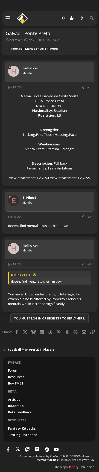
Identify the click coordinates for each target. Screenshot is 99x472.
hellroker (15, 40)
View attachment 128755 (70, 177)
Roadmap (16, 406)
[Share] (83, 87)
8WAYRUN (88, 459)
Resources (16, 377)
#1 (89, 87)
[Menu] (8, 18)
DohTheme (87, 467)
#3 (89, 264)
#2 (89, 217)
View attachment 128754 (29, 177)
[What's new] (82, 18)
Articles (14, 399)
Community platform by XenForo (56, 456)
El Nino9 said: (21, 275)
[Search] (91, 18)
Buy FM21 (15, 383)
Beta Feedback (20, 412)
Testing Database (22, 435)
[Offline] (9, 67)
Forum (13, 370)
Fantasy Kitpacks (22, 428)
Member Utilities (47, 459)
